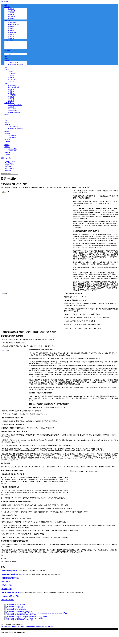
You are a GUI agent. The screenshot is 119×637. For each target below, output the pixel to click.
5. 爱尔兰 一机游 (6, 585)
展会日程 (7, 139)
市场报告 (11, 36)
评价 (5, 56)
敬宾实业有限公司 (13, 62)
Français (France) (9, 165)
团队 (5, 52)
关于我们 (7, 7)
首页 (5, 5)
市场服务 (11, 28)
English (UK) (7, 170)
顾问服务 (11, 26)
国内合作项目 (12, 136)
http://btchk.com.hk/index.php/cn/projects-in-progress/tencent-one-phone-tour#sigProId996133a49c (28, 626)
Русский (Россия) (9, 161)
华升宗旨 (11, 15)
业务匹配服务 (12, 32)
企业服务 (11, 30)
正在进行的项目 (9, 40)
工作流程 (11, 13)
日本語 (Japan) (8, 163)
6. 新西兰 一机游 (6, 589)
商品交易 (11, 107)
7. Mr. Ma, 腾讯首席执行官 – (10, 592)
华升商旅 (11, 34)
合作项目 (7, 134)
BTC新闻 (6, 132)
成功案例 (11, 19)
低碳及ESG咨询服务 (14, 113)
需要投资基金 (12, 111)
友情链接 (7, 60)
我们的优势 (11, 17)
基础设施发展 (12, 22)
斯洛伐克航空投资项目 (15, 105)
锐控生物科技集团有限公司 (16, 64)
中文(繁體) (7, 167)
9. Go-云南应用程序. (7, 600)
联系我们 (7, 58)
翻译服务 (11, 38)
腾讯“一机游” (12, 109)
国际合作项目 (12, 137)
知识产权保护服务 (13, 24)
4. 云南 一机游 (5, 582)
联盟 (9, 54)
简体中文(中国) (6, 158)
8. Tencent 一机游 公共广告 (10, 596)
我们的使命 (11, 11)
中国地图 (7, 141)
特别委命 (7, 50)
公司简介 (11, 9)
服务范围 (7, 20)
